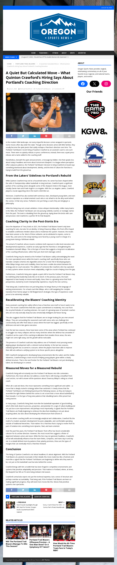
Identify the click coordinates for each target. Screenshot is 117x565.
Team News (43, 53)
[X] (94, 84)
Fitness (55, 53)
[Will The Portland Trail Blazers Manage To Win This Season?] (17, 532)
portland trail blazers (21, 497)
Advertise (82, 53)
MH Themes (46, 560)
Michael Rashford (26, 89)
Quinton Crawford (42, 497)
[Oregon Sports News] (58, 49)
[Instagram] (106, 84)
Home (33, 53)
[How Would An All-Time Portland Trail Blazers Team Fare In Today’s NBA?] (64, 533)
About (64, 53)
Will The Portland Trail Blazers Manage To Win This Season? (16, 544)
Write (72, 53)
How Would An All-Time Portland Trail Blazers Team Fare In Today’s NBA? (64, 547)
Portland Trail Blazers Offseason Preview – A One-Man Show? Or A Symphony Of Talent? (39, 543)
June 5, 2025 (13, 89)
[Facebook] (83, 84)
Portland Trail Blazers (43, 89)
